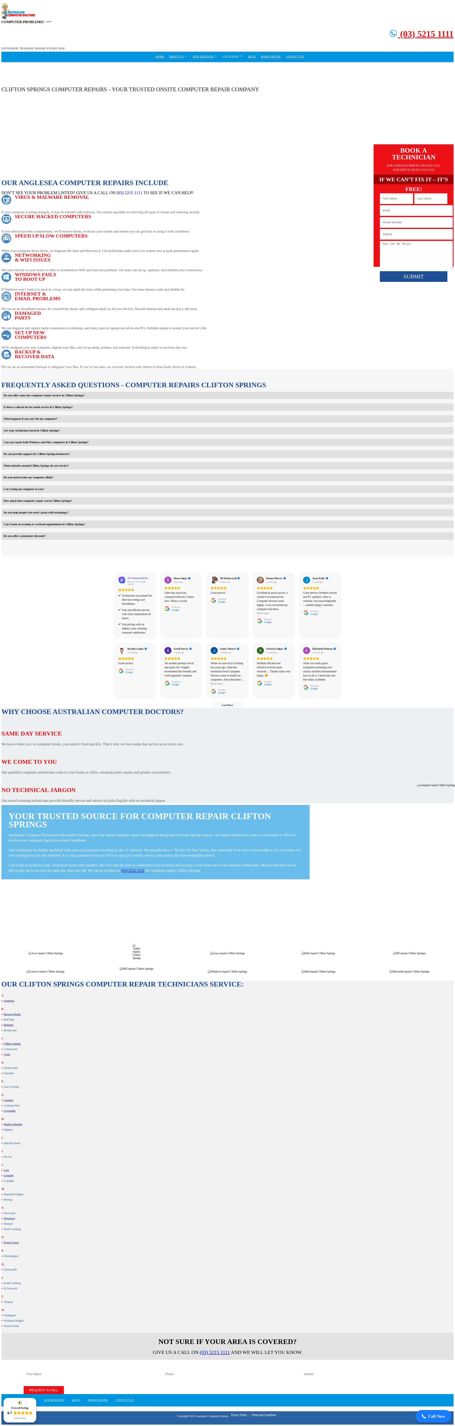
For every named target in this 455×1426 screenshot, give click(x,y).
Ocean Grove (11, 1242)
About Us (176, 56)
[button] (433, 1416)
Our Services (203, 56)
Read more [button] (263, 613)
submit (413, 276)
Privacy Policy (239, 1414)
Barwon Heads (12, 1014)
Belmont (8, 1025)
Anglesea (9, 1000)
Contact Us (295, 56)
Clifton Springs (12, 1043)
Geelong (8, 1100)
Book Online (271, 56)
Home (160, 56)
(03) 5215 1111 (426, 33)
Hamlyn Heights (13, 1124)
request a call (43, 1390)
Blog (252, 56)
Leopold (8, 1175)
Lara (6, 1170)
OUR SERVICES (54, 1400)
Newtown (9, 1218)
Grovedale (9, 1111)
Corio (7, 1054)
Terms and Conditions (263, 1414)
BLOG (76, 1400)
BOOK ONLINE (98, 1400)
